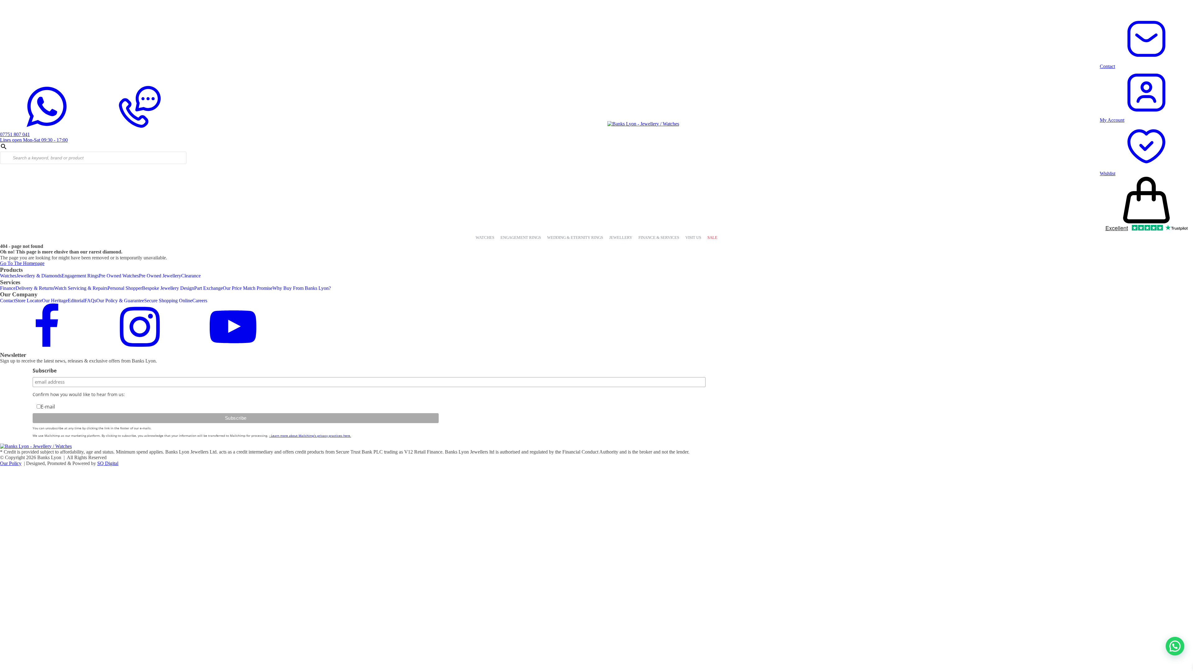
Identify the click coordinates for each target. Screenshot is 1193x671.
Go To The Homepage (22, 263)
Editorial (76, 300)
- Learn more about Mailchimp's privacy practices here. (310, 435)
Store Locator (28, 300)
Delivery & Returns (35, 288)
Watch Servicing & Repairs (80, 288)
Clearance (191, 275)
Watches (8, 275)
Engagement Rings (80, 275)
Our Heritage (55, 300)
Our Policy (10, 463)
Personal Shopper (124, 288)
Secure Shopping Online (168, 300)
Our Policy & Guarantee (120, 300)
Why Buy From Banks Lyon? (301, 288)
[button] (1175, 646)
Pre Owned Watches (119, 275)
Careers (199, 300)
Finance (8, 288)
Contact (7, 300)
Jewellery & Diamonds (39, 275)
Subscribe (45, 370)
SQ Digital (107, 463)
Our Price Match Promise (247, 288)
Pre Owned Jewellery (160, 275)
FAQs (90, 300)
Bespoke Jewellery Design (168, 288)
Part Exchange (208, 288)
